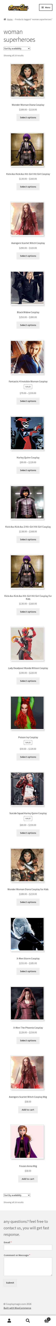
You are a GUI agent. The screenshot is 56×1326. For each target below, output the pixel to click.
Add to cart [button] (28, 1109)
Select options (28, 117)
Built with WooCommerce (17, 1307)
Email (8, 1242)
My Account (9, 1320)
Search (28, 1320)
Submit (10, 1282)
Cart (43, 1318)
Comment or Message (17, 1255)
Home (10, 19)
